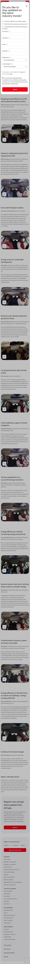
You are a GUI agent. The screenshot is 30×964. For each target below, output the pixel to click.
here (22, 72)
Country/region (6, 64)
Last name (5, 38)
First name (5, 31)
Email (4, 44)
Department (6, 57)
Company (5, 51)
